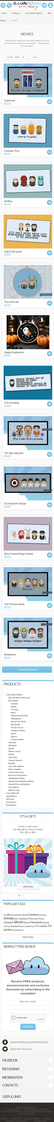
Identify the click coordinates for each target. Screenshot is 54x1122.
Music (13, 713)
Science (7, 926)
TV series (14, 710)
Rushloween (11, 805)
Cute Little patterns (16, 766)
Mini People (13, 701)
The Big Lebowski (13, 453)
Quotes (11, 748)
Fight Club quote (13, 251)
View (35, 57)
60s (5, 915)
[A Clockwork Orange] (28, 483)
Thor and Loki (11, 302)
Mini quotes (15, 725)
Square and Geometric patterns (21, 781)
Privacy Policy (16, 1119)
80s (9, 915)
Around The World (18, 722)
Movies (14, 707)
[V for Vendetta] (28, 383)
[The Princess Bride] (28, 584)
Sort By (10, 57)
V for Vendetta (11, 403)
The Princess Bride (14, 604)
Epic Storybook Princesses (19, 698)
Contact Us (46, 1119)
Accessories (11, 802)
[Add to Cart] (49, 101)
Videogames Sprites (16, 778)
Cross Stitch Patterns (14, 695)
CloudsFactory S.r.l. (30, 1107)
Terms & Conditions (32, 1119)
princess (20, 930)
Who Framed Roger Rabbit (18, 554)
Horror (41, 918)
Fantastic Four (12, 151)
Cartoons (14, 704)
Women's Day (14, 790)
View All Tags (27, 937)
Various (14, 737)
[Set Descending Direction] (28, 57)
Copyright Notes (40, 1121)
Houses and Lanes (16, 772)
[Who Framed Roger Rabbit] (28, 534)
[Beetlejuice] (28, 634)
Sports (13, 734)
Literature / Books (18, 731)
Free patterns (13, 787)
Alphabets (12, 745)
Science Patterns (15, 760)
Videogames (16, 719)
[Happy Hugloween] (28, 332)
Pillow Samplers (15, 769)
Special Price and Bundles (19, 784)
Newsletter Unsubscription (16, 1121)
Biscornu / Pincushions (17, 775)
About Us (5, 1119)
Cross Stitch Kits (12, 793)
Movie (18, 922)
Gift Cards (10, 799)
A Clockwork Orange (15, 503)
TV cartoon (41, 926)
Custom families (17, 739)
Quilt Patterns (11, 796)
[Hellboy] (28, 181)
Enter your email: (28, 1001)
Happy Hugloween (14, 352)
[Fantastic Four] (28, 131)
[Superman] (28, 80)
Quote (46, 922)
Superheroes (29, 926)
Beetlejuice (10, 654)
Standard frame (17, 926)
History (11, 754)
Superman (9, 100)
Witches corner (14, 751)
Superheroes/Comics (19, 716)
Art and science (17, 728)
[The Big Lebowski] (28, 433)
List (44, 57)
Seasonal (12, 742)
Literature (9, 922)
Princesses (36, 922)
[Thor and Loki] (28, 282)
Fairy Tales (12, 757)
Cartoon (33, 914)
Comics (42, 915)
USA (14, 930)
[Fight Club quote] (28, 231)
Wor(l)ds (11, 763)
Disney (9, 918)
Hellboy (8, 201)
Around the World (19, 915)
